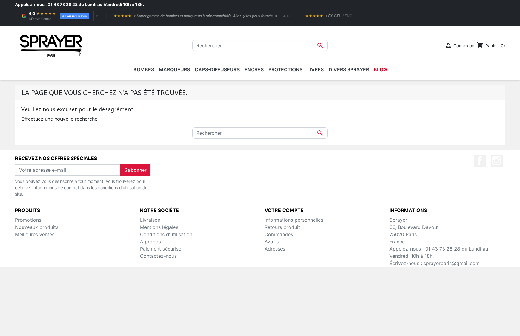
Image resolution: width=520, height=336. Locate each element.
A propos (150, 242)
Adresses (275, 249)
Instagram (497, 161)
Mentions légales (159, 227)
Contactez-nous (158, 256)
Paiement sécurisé (160, 249)
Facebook (480, 161)
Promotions (28, 220)
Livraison (150, 220)
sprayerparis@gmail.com (451, 263)
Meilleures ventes (34, 234)
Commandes (279, 234)
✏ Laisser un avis (74, 16)
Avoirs (272, 242)
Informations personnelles (294, 220)
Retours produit (282, 227)
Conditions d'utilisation (166, 234)
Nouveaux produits (36, 227)
